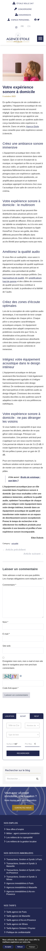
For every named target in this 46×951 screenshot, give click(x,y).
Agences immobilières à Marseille (21, 887)
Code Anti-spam (10, 688)
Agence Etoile (32, 126)
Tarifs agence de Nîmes (17, 924)
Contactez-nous (23, 808)
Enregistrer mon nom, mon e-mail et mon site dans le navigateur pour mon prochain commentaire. (23, 664)
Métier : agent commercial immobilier (23, 833)
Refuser (20, 947)
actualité (15, 543)
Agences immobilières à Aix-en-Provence (20, 892)
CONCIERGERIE (25, 9)
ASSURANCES (25, 15)
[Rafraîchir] (20, 675)
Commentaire (9, 585)
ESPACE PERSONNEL (20, 20)
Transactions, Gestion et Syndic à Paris (24, 859)
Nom (5, 622)
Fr (22, 26)
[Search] (37, 778)
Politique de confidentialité (18, 932)
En (28, 26)
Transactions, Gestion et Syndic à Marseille (21, 864)
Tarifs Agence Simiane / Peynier (20, 928)
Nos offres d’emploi (15, 829)
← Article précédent (14, 549)
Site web (6, 646)
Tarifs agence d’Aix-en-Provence (21, 920)
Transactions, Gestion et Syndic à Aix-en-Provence (23, 871)
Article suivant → (33, 553)
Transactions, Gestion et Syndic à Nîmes (21, 878)
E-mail (6, 634)
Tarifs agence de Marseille (18, 916)
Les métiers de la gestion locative (21, 841)
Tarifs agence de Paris (16, 912)
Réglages (32, 947)
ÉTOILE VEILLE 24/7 (25, 3)
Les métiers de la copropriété (19, 837)
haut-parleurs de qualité (13, 278)
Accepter (8, 947)
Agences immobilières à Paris (19, 883)
